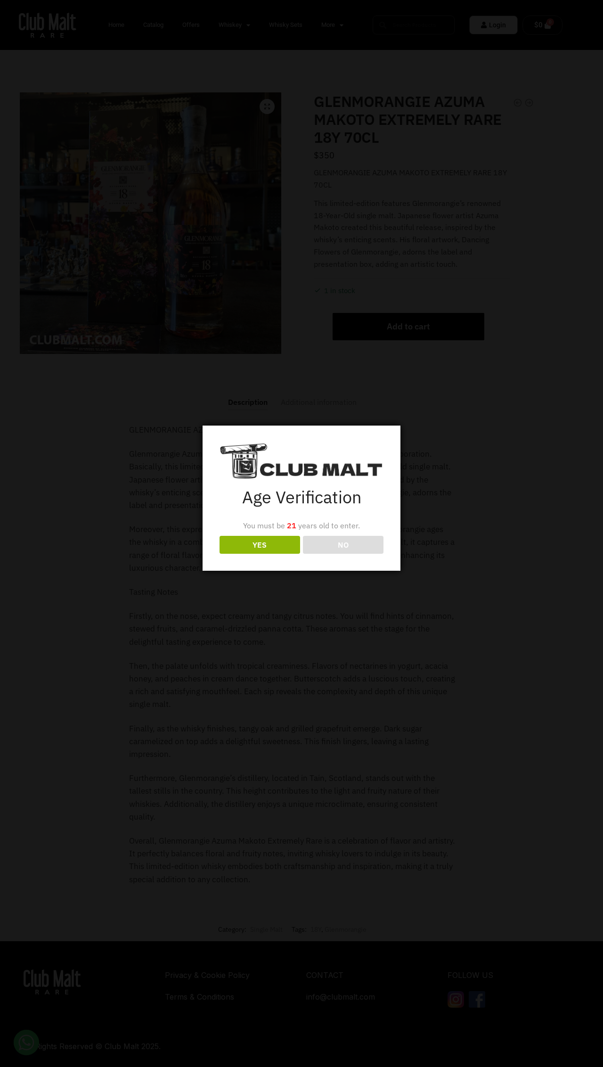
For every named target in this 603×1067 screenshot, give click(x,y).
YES (260, 545)
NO (343, 545)
